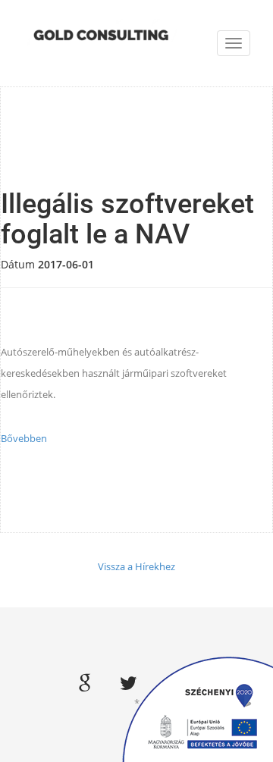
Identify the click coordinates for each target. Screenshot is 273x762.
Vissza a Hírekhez (136, 566)
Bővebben (24, 438)
